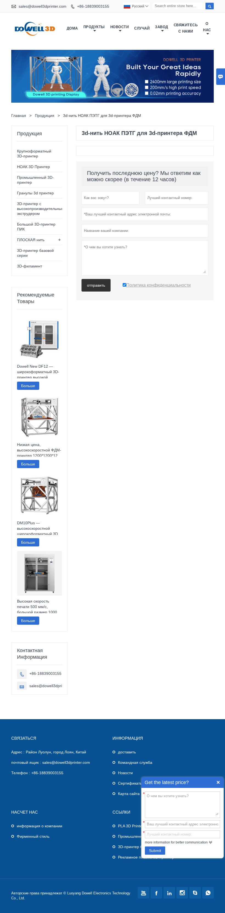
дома (72, 28)
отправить (96, 285)
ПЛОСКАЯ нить (30, 240)
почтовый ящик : (26, 762)
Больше (28, 386)
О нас (207, 27)
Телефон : (20, 773)
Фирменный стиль (33, 836)
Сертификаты (130, 783)
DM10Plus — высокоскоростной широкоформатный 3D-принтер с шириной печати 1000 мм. (38, 529)
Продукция (44, 115)
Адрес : (17, 752)
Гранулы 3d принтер (35, 193)
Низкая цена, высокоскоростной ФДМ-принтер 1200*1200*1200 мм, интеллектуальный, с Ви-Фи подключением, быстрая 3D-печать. (39, 450)
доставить (127, 752)
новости (119, 27)
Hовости (125, 773)
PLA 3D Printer (131, 826)
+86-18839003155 (93, 6)
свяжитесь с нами (186, 28)
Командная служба (135, 762)
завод (161, 27)
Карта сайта (129, 793)
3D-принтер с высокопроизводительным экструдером (40, 208)
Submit (155, 850)
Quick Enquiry (218, 782)
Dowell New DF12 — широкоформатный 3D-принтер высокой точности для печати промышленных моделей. (38, 372)
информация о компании (39, 826)
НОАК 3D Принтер (33, 167)
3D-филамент (29, 266)
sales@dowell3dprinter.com (42, 6)
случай (142, 28)
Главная (18, 115)
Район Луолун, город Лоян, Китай (56, 752)
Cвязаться (23, 738)
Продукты (94, 27)
